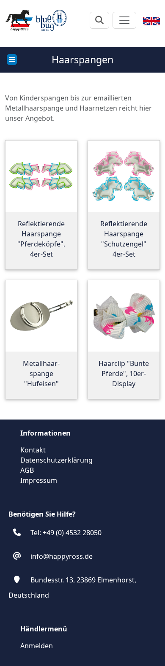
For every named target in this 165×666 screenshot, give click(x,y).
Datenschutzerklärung (56, 460)
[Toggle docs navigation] (12, 59)
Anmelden (36, 645)
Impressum (38, 480)
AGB (27, 470)
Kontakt (33, 450)
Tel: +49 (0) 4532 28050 (66, 532)
